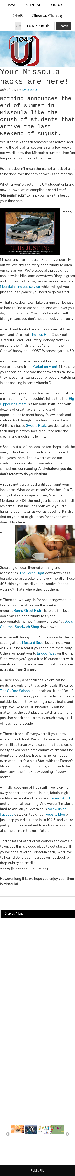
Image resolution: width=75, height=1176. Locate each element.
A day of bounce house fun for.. (44, 1142)
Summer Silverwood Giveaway (18, 1139)
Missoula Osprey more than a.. (31, 1142)
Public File (37, 1170)
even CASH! (61, 798)
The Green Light (32, 573)
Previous (8, 1134)
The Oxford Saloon (15, 690)
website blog (55, 814)
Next (67, 1134)
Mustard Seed (33, 642)
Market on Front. (45, 366)
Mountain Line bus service (20, 286)
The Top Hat (40, 334)
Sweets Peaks (37, 425)
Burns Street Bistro (28, 610)
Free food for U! (57, 1138)
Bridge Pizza (46, 653)
